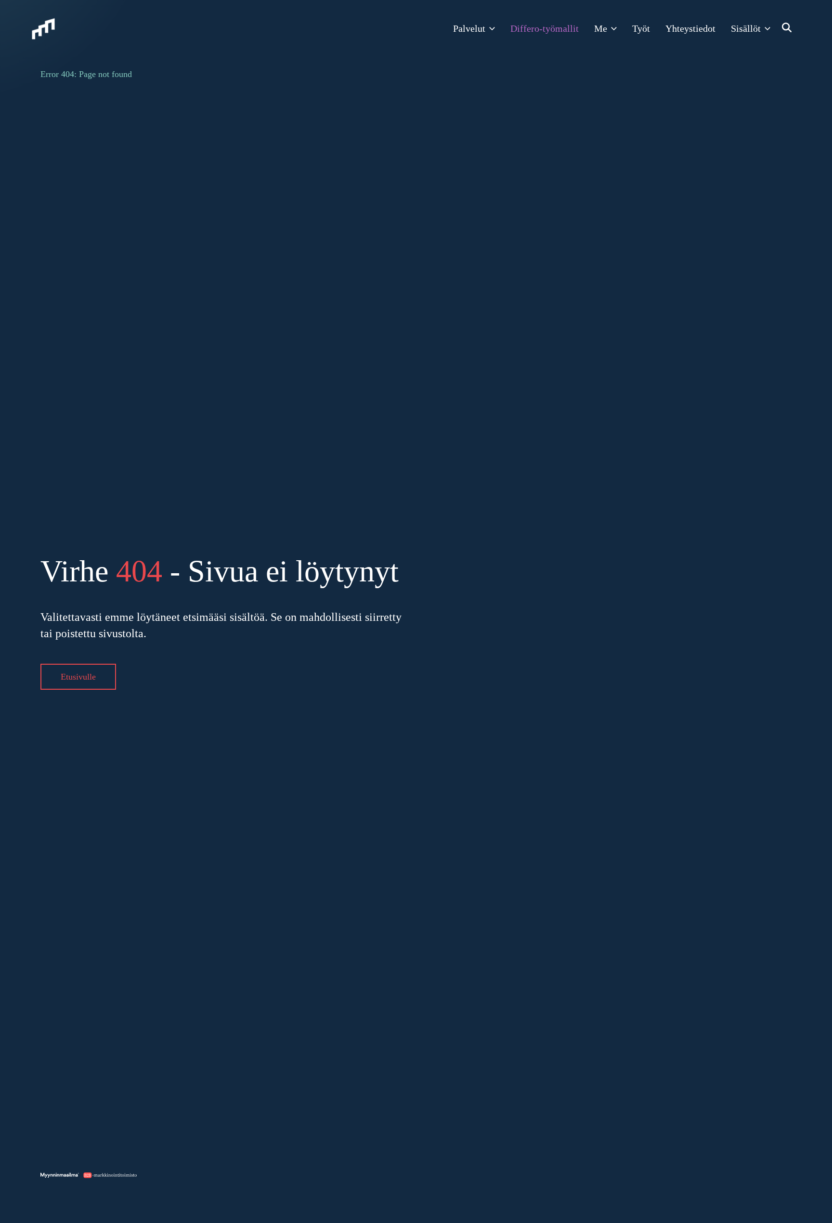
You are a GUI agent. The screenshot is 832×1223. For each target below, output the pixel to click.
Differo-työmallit (544, 28)
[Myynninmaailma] (43, 28)
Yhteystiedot (690, 28)
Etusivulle (78, 677)
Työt (641, 28)
